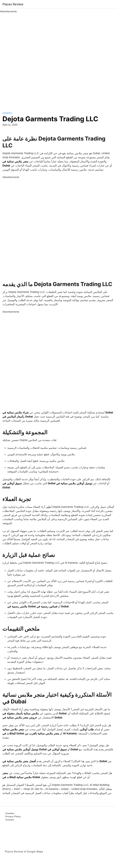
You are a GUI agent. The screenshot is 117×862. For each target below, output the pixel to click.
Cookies (9, 813)
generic (7, 113)
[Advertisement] (58, 58)
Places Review (12, 4)
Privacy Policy (13, 816)
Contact (9, 819)
